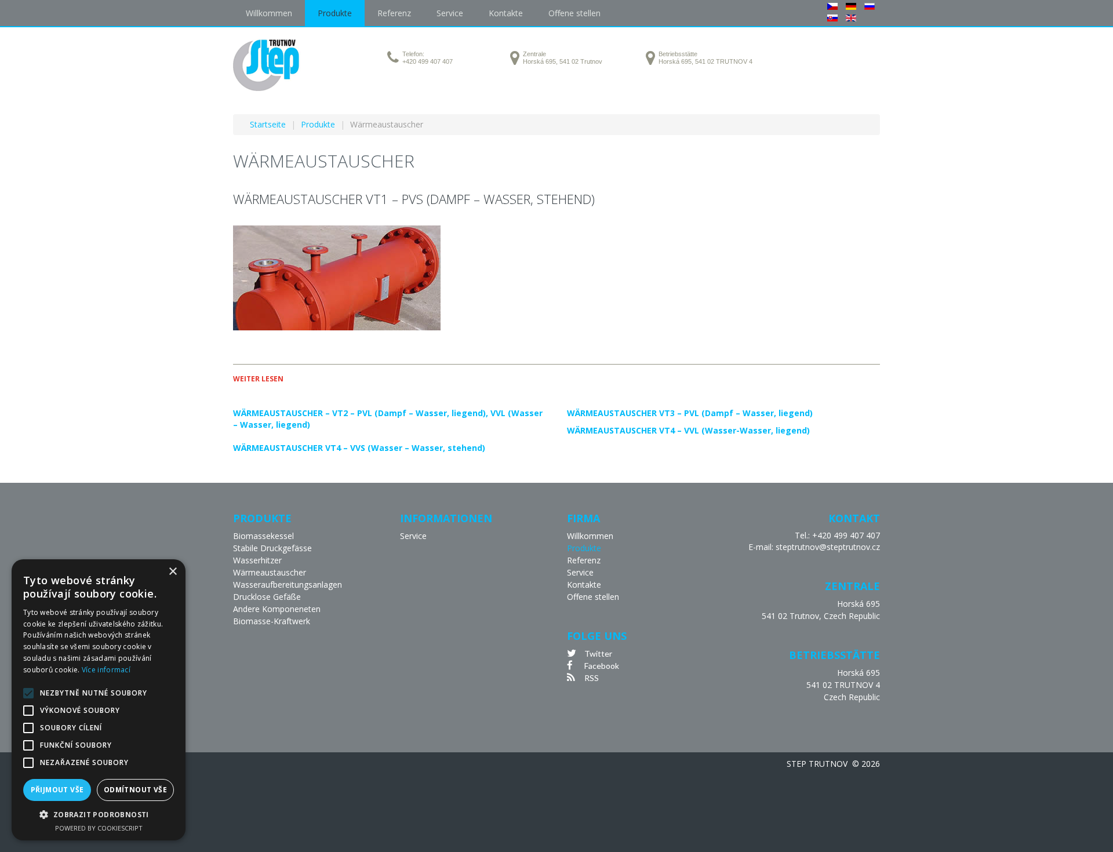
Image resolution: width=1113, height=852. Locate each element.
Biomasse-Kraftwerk (271, 621)
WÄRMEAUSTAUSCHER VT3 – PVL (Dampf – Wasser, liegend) (690, 412)
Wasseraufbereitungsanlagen (287, 584)
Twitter (598, 653)
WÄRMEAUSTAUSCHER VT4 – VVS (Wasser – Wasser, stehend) (359, 447)
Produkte (584, 548)
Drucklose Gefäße (267, 596)
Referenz (584, 560)
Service (413, 535)
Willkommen (590, 535)
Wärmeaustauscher (269, 572)
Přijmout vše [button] (57, 790)
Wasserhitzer (257, 560)
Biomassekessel (263, 535)
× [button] (172, 571)
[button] (98, 815)
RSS (591, 678)
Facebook (601, 666)
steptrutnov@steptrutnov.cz (828, 546)
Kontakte (584, 584)
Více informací (106, 670)
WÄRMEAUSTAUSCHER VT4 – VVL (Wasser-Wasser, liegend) (688, 430)
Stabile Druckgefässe (272, 548)
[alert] (99, 699)
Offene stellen (593, 596)
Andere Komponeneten (277, 608)
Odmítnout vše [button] (135, 790)
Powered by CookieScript (99, 828)
